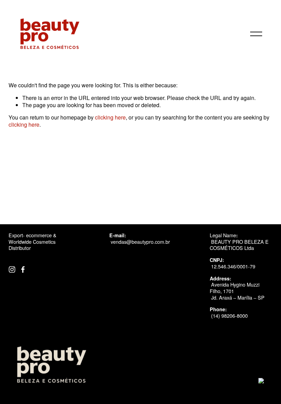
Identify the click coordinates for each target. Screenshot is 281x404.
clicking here (110, 117)
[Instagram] (12, 269)
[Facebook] (23, 269)
